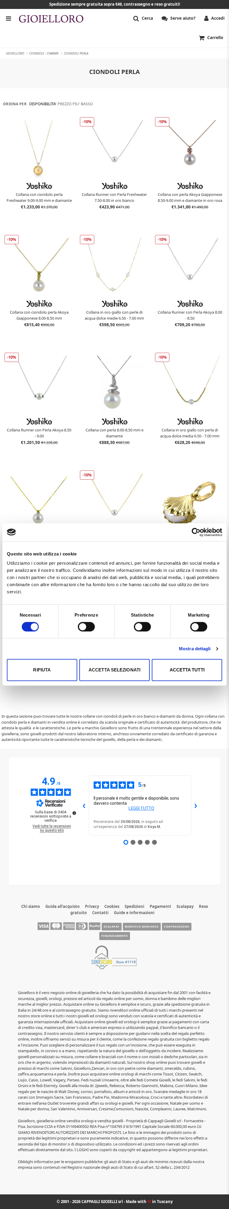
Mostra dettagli (195, 648)
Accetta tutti (187, 669)
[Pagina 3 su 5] (140, 842)
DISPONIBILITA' (42, 103)
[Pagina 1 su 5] (125, 842)
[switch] (86, 626)
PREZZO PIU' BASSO (75, 103)
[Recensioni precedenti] (84, 805)
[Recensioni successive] (196, 805)
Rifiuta (42, 669)
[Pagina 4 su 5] (147, 842)
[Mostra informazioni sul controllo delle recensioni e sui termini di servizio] (74, 813)
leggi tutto (141, 808)
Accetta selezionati (114, 669)
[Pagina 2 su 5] (133, 842)
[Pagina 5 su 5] (154, 842)
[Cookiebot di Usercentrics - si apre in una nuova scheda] (196, 532)
